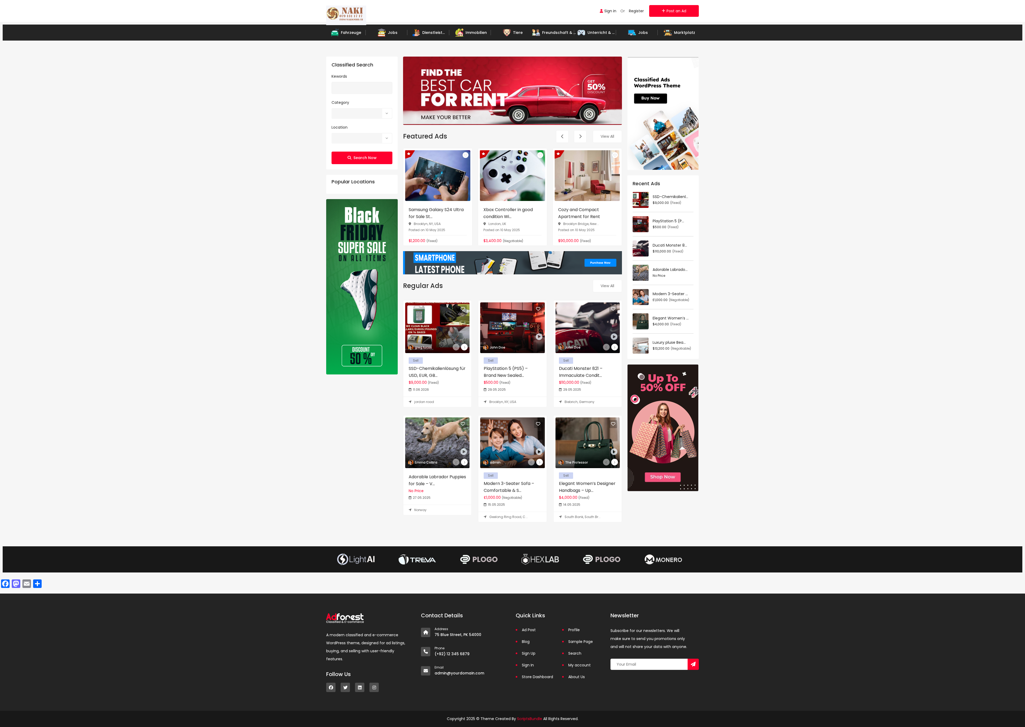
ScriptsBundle (529, 718)
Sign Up (528, 653)
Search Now (365, 157)
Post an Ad (676, 11)
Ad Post (529, 630)
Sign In (528, 665)
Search (574, 653)
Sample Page (580, 641)
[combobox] (362, 113)
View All (607, 136)
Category (340, 102)
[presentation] (562, 136)
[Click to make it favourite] (465, 155)
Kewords (339, 76)
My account (579, 665)
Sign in (610, 11)
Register (636, 11)
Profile (574, 630)
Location (340, 127)
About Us (576, 676)
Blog (526, 641)
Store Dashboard (537, 676)
